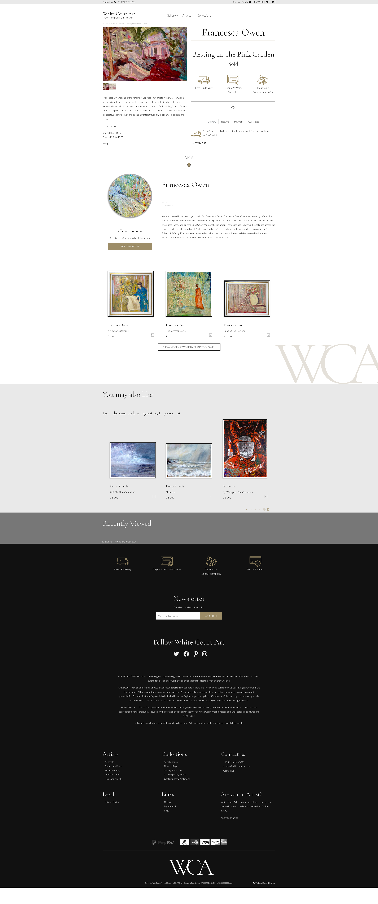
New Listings (170, 766)
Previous (264, 509)
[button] (182, 31)
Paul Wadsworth (113, 778)
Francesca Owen (233, 32)
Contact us (228, 770)
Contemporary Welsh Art (177, 778)
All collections (171, 761)
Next (268, 509)
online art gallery (155, 676)
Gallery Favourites (173, 770)
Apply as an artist (229, 817)
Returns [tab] (225, 121)
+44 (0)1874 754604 (125, 2)
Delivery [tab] (211, 121)
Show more (198, 143)
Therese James (112, 774)
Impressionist (169, 413)
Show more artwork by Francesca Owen (189, 347)
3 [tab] (255, 509)
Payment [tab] (238, 121)
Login (231, 883)
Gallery (167, 802)
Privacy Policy (112, 802)
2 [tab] (251, 509)
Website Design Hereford (265, 883)
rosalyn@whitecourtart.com (237, 766)
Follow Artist (130, 246)
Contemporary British (175, 774)
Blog (166, 810)
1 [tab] (246, 509)
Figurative (148, 413)
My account (170, 806)
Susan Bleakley (112, 770)
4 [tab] (259, 509)
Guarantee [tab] (253, 121)
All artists (109, 761)
